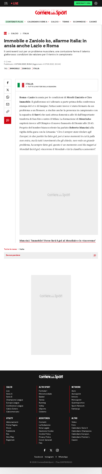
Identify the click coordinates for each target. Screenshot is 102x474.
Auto (74, 391)
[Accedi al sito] (96, 3)
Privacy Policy (45, 437)
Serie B (9, 397)
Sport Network (78, 406)
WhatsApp (63, 457)
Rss (7, 434)
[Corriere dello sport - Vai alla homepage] (51, 13)
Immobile (15, 68)
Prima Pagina (11, 425)
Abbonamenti (12, 422)
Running (42, 403)
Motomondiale (45, 394)
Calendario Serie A (37, 22)
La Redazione (44, 425)
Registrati (10, 440)
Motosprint (76, 400)
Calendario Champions (82, 431)
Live (15, 3)
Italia (26, 33)
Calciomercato (12, 411)
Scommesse (79, 22)
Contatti (42, 422)
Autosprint (76, 394)
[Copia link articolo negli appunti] (7, 111)
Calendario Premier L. (81, 437)
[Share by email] (7, 104)
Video (74, 422)
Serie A (9, 394)
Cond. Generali (45, 440)
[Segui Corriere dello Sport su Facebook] (44, 450)
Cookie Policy (45, 434)
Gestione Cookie (46, 431)
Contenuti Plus (14, 22)
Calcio (55, 22)
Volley (41, 406)
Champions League (14, 400)
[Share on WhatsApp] (7, 97)
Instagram (49, 457)
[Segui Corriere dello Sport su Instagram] (57, 450)
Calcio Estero (12, 409)
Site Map (10, 437)
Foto (74, 425)
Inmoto (75, 397)
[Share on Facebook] (7, 82)
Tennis (65, 22)
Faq (40, 443)
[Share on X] (7, 89)
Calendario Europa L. (81, 434)
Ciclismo (42, 411)
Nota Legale (44, 428)
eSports (42, 409)
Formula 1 (43, 391)
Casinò (93, 22)
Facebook (38, 457)
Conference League (14, 406)
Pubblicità (10, 431)
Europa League (12, 403)
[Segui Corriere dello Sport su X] (51, 450)
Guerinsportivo (78, 403)
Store (8, 428)
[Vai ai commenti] (7, 120)
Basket (42, 397)
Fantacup (76, 409)
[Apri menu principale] (6, 3)
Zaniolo (26, 68)
